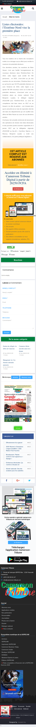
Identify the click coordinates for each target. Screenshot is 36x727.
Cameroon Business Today (10, 647)
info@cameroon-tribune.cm (25, 1)
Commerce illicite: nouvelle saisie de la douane (24, 348)
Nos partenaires (7, 613)
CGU (21, 715)
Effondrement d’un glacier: (14, 442)
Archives (4, 639)
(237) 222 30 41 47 (8, 1)
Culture (4, 709)
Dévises (18, 717)
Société (28, 706)
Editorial (25, 709)
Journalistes (5, 618)
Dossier (4, 623)
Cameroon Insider (7, 649)
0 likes (6, 355)
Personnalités (6, 615)
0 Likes (5, 37)
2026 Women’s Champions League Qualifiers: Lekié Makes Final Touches (14, 448)
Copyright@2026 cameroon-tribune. (11, 715)
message (6, 318)
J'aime (10, 247)
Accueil (5, 17)
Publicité (26, 715)
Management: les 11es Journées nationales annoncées (9, 362)
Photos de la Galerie (8, 621)
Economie (21, 706)
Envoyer (6, 332)
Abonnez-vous (26, 377)
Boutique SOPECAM (8, 652)
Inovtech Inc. (22, 722)
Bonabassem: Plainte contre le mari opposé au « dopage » (14, 456)
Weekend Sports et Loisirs (10, 657)
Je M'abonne (18, 189)
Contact (31, 715)
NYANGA (4, 655)
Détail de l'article (14, 17)
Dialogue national (7, 626)
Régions (5, 711)
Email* (5, 298)
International (18, 709)
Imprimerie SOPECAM (9, 644)
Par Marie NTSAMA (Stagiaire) (10, 35)
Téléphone (6, 308)
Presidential (6, 706)
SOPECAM (5, 641)
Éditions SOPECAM (8, 660)
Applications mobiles (8, 610)
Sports (10, 709)
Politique (14, 706)
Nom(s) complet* (9, 288)
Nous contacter (8, 3)
